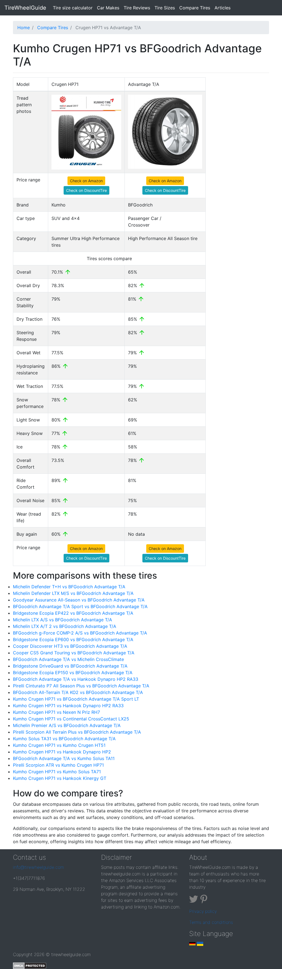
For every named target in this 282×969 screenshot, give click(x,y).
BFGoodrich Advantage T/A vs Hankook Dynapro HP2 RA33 (75, 679)
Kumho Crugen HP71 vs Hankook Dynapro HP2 (62, 752)
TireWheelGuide (25, 7)
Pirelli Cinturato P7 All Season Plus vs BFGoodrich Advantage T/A (81, 685)
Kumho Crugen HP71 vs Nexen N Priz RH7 (56, 712)
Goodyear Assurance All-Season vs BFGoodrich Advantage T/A (79, 600)
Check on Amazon (86, 180)
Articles (223, 7)
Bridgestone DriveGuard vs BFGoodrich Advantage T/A (70, 666)
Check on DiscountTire (86, 190)
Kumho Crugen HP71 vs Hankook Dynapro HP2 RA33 (68, 705)
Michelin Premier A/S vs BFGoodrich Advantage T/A (67, 725)
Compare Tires (194, 7)
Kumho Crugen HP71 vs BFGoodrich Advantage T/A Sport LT (76, 699)
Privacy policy (203, 911)
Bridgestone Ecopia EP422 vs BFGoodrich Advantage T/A (73, 613)
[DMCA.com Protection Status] (29, 965)
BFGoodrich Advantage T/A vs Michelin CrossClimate (68, 659)
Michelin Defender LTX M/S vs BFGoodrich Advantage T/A (73, 593)
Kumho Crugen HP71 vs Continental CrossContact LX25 (71, 719)
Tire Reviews (137, 7)
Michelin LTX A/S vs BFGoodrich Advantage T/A (62, 619)
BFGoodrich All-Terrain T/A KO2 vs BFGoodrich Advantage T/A (78, 692)
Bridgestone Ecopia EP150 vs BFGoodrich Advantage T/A (72, 672)
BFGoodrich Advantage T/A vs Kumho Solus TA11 (64, 758)
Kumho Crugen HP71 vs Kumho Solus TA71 (57, 771)
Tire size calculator (74, 7)
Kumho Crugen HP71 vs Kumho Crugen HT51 (59, 745)
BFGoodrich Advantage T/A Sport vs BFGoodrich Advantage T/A (80, 606)
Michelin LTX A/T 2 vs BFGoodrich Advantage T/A (64, 626)
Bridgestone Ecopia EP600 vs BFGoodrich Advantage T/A (73, 639)
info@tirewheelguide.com (38, 867)
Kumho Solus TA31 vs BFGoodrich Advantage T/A (64, 738)
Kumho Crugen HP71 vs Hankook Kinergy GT (59, 778)
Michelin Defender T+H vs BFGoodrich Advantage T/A (69, 586)
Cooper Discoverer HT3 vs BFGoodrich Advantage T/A (70, 646)
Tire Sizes (164, 7)
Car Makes (108, 7)
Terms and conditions (211, 922)
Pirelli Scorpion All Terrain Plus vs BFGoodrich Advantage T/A (77, 732)
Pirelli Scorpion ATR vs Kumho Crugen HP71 (58, 765)
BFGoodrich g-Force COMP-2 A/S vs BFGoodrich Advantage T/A (80, 633)
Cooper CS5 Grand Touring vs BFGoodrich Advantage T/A (73, 652)
